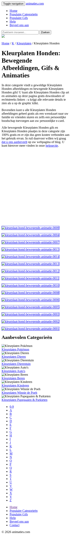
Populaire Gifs (19, 18)
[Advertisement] (36, 187)
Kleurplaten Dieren (14, 356)
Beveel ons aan (19, 25)
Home (13, 10)
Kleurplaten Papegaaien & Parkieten (24, 400)
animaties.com (35, 3)
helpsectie (52, 145)
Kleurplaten (24, 43)
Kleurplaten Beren (13, 378)
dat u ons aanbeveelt (14, 142)
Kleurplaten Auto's (13, 371)
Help (13, 21)
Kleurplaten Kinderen (15, 385)
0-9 (12, 406)
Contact (14, 525)
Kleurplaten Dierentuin (16, 364)
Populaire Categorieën (24, 14)
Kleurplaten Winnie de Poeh (19, 392)
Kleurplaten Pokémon (15, 349)
